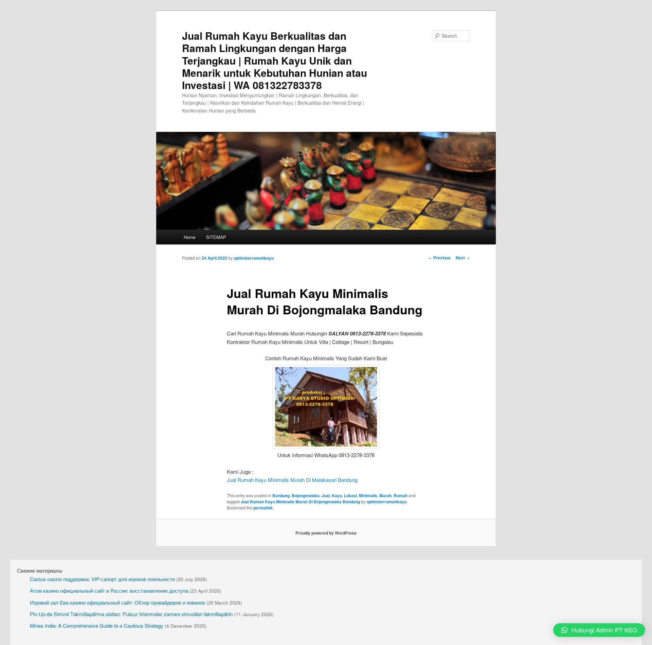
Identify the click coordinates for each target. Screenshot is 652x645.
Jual (326, 495)
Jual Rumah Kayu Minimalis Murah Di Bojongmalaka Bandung (300, 502)
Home (189, 237)
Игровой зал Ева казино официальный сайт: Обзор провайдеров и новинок (117, 602)
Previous (439, 258)
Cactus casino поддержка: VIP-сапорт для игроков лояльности (102, 578)
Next (463, 258)
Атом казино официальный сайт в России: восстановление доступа (109, 590)
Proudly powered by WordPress (326, 533)
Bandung (281, 495)
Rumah (401, 495)
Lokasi (350, 495)
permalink (263, 508)
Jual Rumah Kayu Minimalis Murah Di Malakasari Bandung (292, 479)
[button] (599, 630)
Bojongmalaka (306, 495)
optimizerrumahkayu (254, 258)
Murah (385, 495)
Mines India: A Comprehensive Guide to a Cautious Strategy (96, 625)
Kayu (337, 495)
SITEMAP (216, 237)
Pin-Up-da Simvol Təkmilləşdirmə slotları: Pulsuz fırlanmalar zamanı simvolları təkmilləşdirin (131, 613)
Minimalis (368, 495)
